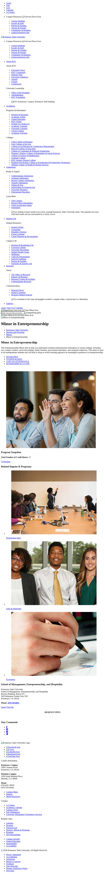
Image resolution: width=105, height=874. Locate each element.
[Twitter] (7, 734)
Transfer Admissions (19, 183)
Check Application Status (21, 205)
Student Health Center (20, 252)
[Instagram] (7, 732)
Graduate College (18, 158)
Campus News (12, 810)
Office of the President (20, 93)
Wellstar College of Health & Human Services (30, 165)
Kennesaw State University (17, 330)
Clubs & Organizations (20, 257)
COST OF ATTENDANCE (17, 361)
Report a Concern (13, 861)
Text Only (10, 871)
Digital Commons (18, 292)
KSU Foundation (18, 97)
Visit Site (10, 707)
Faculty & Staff (17, 23)
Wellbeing (15, 254)
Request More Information (22, 203)
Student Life (11, 219)
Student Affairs (17, 227)
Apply (8, 3)
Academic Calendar (19, 126)
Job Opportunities (13, 835)
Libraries (9, 823)
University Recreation (20, 250)
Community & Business (21, 30)
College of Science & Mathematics (25, 156)
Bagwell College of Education (23, 149)
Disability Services (18, 232)
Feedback (10, 864)
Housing (9, 825)
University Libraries (19, 128)
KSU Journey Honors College (23, 160)
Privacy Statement (13, 855)
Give (8, 8)
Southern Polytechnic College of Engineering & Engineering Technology (40, 162)
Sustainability (11, 844)
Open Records (12, 866)
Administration (17, 95)
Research (10, 266)
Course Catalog (17, 131)
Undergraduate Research (21, 281)
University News (18, 70)
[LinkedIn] (7, 729)
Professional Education (20, 192)
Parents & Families (19, 26)
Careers (14, 82)
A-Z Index (10, 12)
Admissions (11, 167)
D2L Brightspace (13, 812)
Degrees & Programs (19, 115)
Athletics (9, 303)
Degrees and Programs (15, 332)
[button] (19, 310)
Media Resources (13, 796)
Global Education (18, 119)
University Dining (18, 247)
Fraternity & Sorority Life (21, 264)
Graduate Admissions (20, 178)
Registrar (9, 832)
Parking (9, 794)
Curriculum (6, 461)
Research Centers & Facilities (23, 279)
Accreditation (11, 857)
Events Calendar (18, 234)
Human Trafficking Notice (17, 868)
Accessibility (11, 846)
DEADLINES (12, 357)
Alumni (14, 79)
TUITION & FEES (14, 359)
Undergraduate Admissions (22, 176)
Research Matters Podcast (21, 295)
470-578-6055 (13, 703)
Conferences (16, 84)
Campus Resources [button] (14, 17)
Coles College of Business (22, 142)
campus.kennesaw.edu (20, 32)
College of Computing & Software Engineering (30, 151)
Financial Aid (11, 828)
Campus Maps (12, 792)
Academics (10, 106)
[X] (55, 749)
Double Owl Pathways (20, 124)
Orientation (15, 208)
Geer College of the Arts (21, 144)
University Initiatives (19, 77)
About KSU (11, 61)
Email (3, 707)
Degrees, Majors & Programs (18, 830)
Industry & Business (19, 277)
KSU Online (16, 122)
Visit (8, 5)
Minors (9, 335)
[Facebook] (6, 727)
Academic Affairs (18, 117)
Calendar (9, 10)
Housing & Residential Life (22, 245)
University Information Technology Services (24, 814)
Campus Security (13, 839)
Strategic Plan (16, 75)
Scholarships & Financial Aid (23, 187)
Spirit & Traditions (18, 259)
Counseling (15, 230)
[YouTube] (55, 756)
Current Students (18, 21)
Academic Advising (19, 133)
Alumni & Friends (18, 28)
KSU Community (18, 72)
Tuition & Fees (17, 185)
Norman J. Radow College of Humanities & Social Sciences (35, 153)
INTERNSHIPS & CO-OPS (17, 364)
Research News (17, 290)
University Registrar (19, 190)
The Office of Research (20, 275)
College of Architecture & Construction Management (32, 146)
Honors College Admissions (22, 180)
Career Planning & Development (24, 236)
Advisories (10, 859)
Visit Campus (16, 201)
